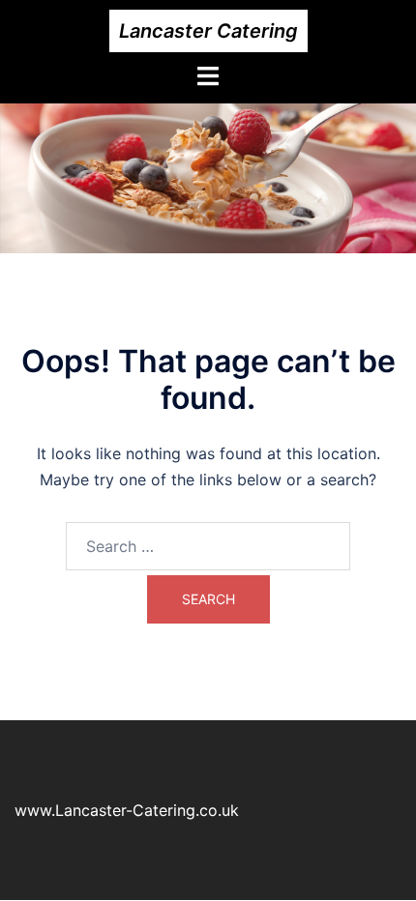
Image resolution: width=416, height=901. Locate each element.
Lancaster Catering (208, 31)
